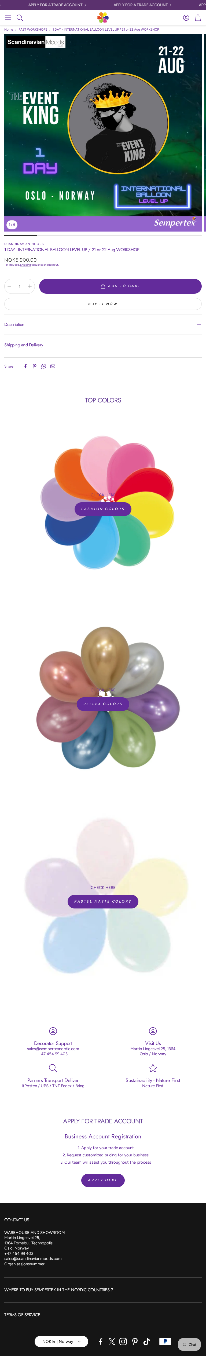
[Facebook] (25, 366)
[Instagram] (123, 1341)
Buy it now (103, 304)
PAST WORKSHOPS (33, 29)
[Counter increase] (30, 286)
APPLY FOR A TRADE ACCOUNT (47, 5)
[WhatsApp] (43, 366)
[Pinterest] (34, 366)
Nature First (153, 1085)
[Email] (52, 366)
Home (8, 29)
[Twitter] (112, 1341)
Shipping (25, 264)
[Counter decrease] (9, 286)
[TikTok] (146, 1341)
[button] (8, 17)
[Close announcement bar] (201, 4)
